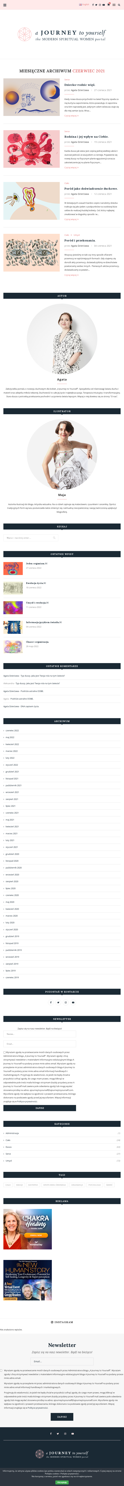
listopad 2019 (12, 943)
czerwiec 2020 (12, 895)
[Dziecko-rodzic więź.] (31, 97)
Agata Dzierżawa (80, 90)
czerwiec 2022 (12, 730)
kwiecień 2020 (12, 908)
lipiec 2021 (11, 805)
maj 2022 (10, 737)
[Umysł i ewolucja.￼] (13, 607)
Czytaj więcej (70, 115)
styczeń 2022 (12, 764)
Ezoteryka (33, 1185)
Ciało (66, 183)
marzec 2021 (12, 833)
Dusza (63, 1146)
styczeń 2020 (12, 929)
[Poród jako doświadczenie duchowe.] (31, 201)
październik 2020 (14, 867)
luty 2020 (10, 922)
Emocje (19, 1185)
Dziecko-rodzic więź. (79, 85)
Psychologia (94, 1185)
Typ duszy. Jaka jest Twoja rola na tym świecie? (43, 675)
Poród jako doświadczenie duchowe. (91, 188)
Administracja (63, 1133)
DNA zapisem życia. (30, 706)
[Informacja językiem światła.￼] (13, 627)
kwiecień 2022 (12, 744)
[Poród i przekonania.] (31, 253)
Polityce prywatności (27, 1101)
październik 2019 (14, 950)
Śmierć (109, 1185)
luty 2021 (10, 840)
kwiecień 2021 (12, 826)
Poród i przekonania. (79, 240)
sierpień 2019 (12, 963)
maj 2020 (10, 901)
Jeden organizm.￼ (36, 563)
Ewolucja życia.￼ (36, 583)
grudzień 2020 (12, 854)
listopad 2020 (12, 860)
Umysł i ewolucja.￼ (37, 602)
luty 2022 (10, 757)
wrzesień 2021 (12, 792)
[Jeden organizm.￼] (13, 568)
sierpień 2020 (12, 881)
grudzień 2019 (12, 936)
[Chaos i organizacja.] (13, 646)
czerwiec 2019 (12, 977)
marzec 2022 (12, 751)
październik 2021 (14, 785)
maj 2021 (10, 819)
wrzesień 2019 (12, 956)
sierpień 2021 (12, 799)
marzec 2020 (12, 915)
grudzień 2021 (12, 771)
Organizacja (77, 1185)
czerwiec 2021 (12, 812)
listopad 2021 (12, 778)
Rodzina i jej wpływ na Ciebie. (86, 136)
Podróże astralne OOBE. (32, 691)
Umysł (77, 235)
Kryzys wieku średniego (54, 1185)
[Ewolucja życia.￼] (13, 588)
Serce (67, 79)
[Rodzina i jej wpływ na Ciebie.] (31, 149)
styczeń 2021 (12, 847)
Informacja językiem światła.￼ (44, 622)
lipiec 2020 (11, 888)
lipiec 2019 (11, 970)
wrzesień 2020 (12, 874)
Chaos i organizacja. (37, 641)
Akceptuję (62, 1482)
